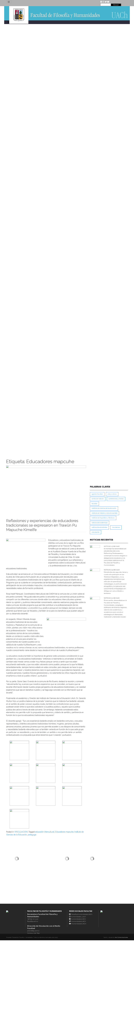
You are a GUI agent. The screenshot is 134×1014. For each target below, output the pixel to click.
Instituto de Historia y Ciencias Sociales (104, 513)
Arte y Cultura (112, 494)
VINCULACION (20, 832)
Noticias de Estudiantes (99, 527)
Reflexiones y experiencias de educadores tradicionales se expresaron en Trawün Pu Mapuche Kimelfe (42, 525)
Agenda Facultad (97, 494)
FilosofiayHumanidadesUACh (81, 914)
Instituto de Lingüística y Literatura (103, 518)
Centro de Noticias (98, 499)
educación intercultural (44, 832)
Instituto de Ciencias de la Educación (104, 508)
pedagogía (32, 835)
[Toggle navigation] (8, 2)
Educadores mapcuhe (64, 832)
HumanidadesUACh (78, 919)
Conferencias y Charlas (116, 499)
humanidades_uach (78, 917)
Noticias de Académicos (99, 523)
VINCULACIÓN (95, 532)
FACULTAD (94, 503)
